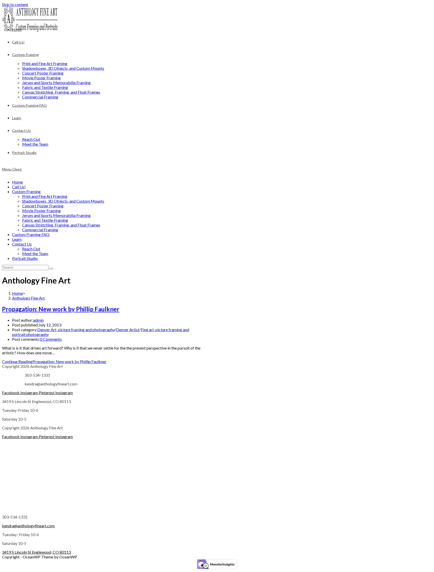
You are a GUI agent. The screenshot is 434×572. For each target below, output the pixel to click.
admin (38, 320)
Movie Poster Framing (41, 210)
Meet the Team (35, 253)
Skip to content (15, 4)
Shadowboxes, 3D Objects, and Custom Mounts (63, 201)
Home (17, 182)
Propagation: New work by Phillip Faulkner (60, 309)
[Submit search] (51, 268)
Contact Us (22, 244)
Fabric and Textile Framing (45, 220)
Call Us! (19, 186)
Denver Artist (127, 329)
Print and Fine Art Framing (44, 196)
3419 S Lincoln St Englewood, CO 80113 (36, 552)
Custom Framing (26, 191)
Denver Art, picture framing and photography (76, 329)
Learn (17, 239)
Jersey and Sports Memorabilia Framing (56, 215)
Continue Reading (54, 361)
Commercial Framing (40, 229)
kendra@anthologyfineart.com (28, 525)
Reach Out (31, 248)
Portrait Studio (25, 258)
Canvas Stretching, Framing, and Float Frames (61, 224)
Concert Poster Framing (43, 205)
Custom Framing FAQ (30, 234)
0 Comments (51, 339)
